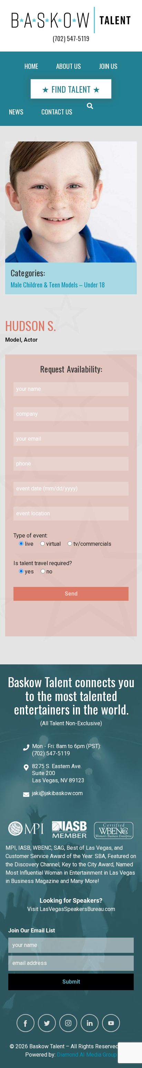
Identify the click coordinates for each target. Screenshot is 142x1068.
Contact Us (56, 112)
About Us (68, 66)
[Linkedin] (89, 1023)
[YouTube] (111, 1023)
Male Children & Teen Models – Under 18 (58, 284)
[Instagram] (68, 1023)
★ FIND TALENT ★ (71, 89)
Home (31, 66)
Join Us (108, 66)
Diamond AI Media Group (87, 1054)
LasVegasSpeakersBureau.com (77, 909)
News (16, 112)
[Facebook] (25, 1023)
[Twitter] (47, 1023)
